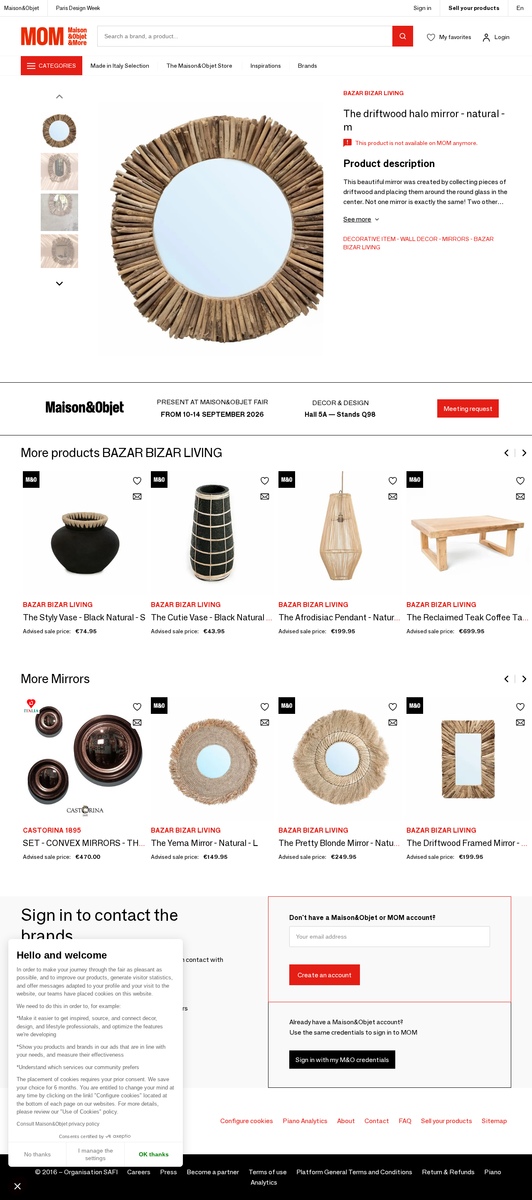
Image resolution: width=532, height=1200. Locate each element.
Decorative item (369, 239)
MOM (54, 36)
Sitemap (494, 1121)
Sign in (422, 8)
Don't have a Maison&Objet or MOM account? (362, 918)
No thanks (37, 1154)
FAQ (405, 1121)
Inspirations (266, 65)
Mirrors (455, 239)
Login (502, 37)
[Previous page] (507, 453)
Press (168, 1172)
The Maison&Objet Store (200, 65)
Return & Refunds (448, 1172)
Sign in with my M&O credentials (342, 1059)
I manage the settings (95, 1154)
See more (357, 219)
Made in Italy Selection (120, 65)
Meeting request (468, 409)
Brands (307, 65)
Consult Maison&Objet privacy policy (58, 1124)
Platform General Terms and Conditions (354, 1172)
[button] (17, 1186)
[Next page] (523, 453)
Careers (138, 1172)
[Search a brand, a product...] (402, 36)
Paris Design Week (78, 8)
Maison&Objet (21, 8)
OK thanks (154, 1154)
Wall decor (419, 239)
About (346, 1121)
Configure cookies (246, 1121)
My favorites (455, 37)
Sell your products (474, 8)
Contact (377, 1121)
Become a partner (213, 1172)
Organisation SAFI (91, 1172)
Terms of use (268, 1172)
